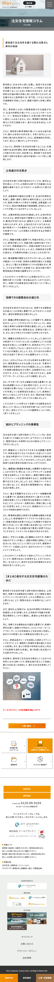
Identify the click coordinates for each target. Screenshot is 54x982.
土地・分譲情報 (45, 977)
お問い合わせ (27, 943)
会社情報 (27, 957)
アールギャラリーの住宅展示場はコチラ (21, 709)
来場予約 (27, 789)
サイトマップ (27, 936)
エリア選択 (28, 7)
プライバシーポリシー (27, 950)
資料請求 (27, 795)
